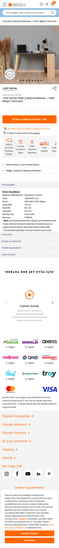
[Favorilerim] (41, 4)
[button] (18, 80)
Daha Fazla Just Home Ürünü (22, 164)
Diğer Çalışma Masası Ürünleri (23, 170)
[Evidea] (17, 4)
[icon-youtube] (28, 474)
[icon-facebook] (17, 474)
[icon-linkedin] (38, 474)
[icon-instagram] (6, 474)
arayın (36, 133)
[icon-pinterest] (49, 474)
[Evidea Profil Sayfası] (47, 4)
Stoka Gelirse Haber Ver (29, 119)
